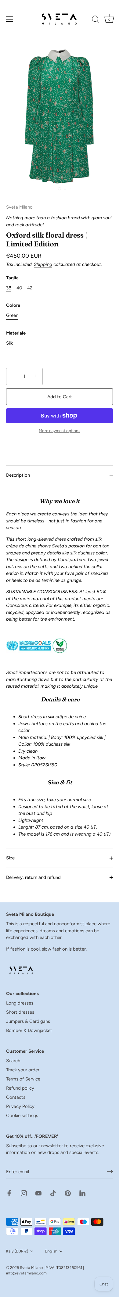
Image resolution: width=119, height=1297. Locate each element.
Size (10, 858)
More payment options (59, 430)
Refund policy (20, 1088)
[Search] (95, 20)
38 (8, 288)
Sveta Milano (31, 1267)
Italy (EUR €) (17, 1251)
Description (18, 475)
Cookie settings (22, 1115)
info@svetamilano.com (26, 1273)
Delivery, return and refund (33, 877)
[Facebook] (9, 1193)
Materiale (16, 333)
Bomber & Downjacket (29, 1030)
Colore (13, 305)
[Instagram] (24, 1193)
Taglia (12, 278)
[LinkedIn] (82, 1193)
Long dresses (19, 1003)
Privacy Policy (20, 1106)
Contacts (15, 1097)
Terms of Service (23, 1079)
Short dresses (20, 1012)
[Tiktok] (53, 1193)
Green (12, 315)
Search (13, 1060)
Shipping (43, 264)
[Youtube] (38, 1193)
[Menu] (9, 19)
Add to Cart (59, 396)
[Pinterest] (68, 1193)
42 (29, 288)
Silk (9, 343)
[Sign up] (110, 1172)
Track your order (22, 1070)
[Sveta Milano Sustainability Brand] (36, 637)
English (51, 1251)
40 (19, 288)
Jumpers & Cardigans (28, 1021)
